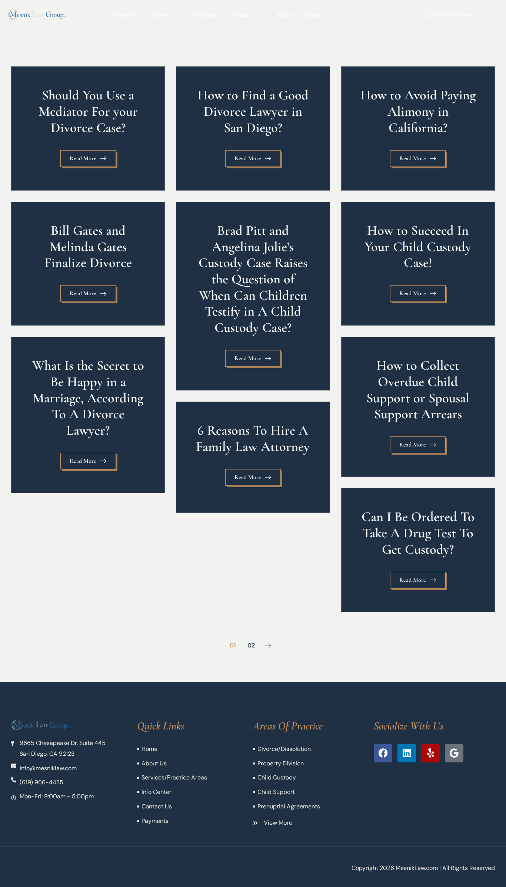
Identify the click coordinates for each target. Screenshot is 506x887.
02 (251, 645)
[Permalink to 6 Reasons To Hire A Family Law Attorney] (253, 457)
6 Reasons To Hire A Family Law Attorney (253, 438)
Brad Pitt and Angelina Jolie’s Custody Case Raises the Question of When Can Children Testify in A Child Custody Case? (253, 279)
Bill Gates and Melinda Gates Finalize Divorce (88, 246)
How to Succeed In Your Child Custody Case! (417, 246)
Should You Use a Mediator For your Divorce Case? (88, 111)
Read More (83, 158)
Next (268, 645)
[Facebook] (383, 753)
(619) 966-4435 (469, 14)
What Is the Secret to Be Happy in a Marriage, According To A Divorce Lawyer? (88, 397)
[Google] (454, 753)
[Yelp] (430, 753)
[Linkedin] (406, 753)
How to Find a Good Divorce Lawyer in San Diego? (253, 111)
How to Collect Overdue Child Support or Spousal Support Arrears (417, 389)
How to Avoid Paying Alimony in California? (418, 111)
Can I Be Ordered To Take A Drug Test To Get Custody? (418, 532)
